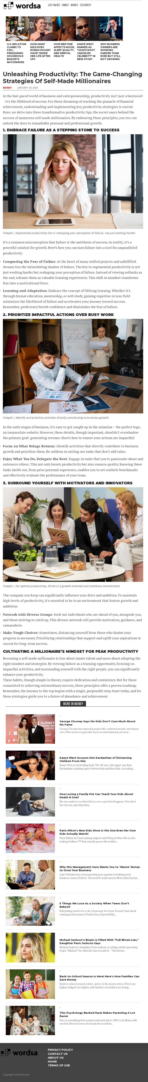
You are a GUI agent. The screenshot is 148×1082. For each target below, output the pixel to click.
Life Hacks (54, 5)
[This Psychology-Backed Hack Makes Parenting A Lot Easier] (30, 1034)
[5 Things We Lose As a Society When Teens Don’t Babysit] (30, 924)
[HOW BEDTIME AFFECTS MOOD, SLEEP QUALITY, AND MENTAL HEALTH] (64, 28)
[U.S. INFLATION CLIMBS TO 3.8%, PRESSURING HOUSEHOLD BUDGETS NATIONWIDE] (17, 28)
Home (52, 1061)
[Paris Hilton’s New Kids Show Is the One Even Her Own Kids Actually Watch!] (30, 852)
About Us (56, 1057)
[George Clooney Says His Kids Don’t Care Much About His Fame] (30, 742)
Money (74, 5)
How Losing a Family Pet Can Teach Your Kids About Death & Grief (96, 795)
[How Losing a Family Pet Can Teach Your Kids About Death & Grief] (30, 815)
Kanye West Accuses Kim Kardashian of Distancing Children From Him (96, 759)
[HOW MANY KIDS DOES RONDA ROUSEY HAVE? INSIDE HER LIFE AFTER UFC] (40, 28)
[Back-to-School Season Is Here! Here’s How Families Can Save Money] (30, 997)
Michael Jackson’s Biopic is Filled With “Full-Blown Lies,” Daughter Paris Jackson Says (99, 941)
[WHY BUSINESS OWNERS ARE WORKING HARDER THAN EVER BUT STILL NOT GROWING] (111, 28)
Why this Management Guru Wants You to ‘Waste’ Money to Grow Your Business (100, 868)
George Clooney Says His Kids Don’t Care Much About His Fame (97, 723)
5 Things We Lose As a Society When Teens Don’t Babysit (94, 905)
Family (65, 5)
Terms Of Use (59, 1065)
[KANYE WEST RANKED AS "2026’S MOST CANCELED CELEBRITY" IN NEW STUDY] (87, 28)
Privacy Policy (60, 1050)
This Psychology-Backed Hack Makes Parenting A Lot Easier (97, 1014)
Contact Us (58, 1054)
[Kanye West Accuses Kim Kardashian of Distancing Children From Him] (30, 779)
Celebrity (85, 5)
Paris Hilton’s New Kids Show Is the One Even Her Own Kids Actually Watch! (98, 832)
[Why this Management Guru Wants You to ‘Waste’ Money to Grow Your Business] (30, 888)
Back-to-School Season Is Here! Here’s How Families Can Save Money (99, 978)
